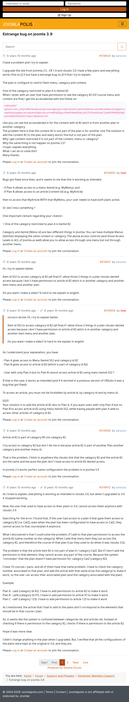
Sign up (66, 15)
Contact (61, 692)
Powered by (55, 667)
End (85, 662)
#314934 (109, 310)
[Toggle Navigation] (122, 24)
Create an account (36, 162)
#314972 (105, 487)
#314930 (109, 172)
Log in (65, 9)
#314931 (105, 262)
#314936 (105, 430)
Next (76, 662)
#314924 (105, 55)
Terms (49, 692)
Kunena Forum (72, 667)
